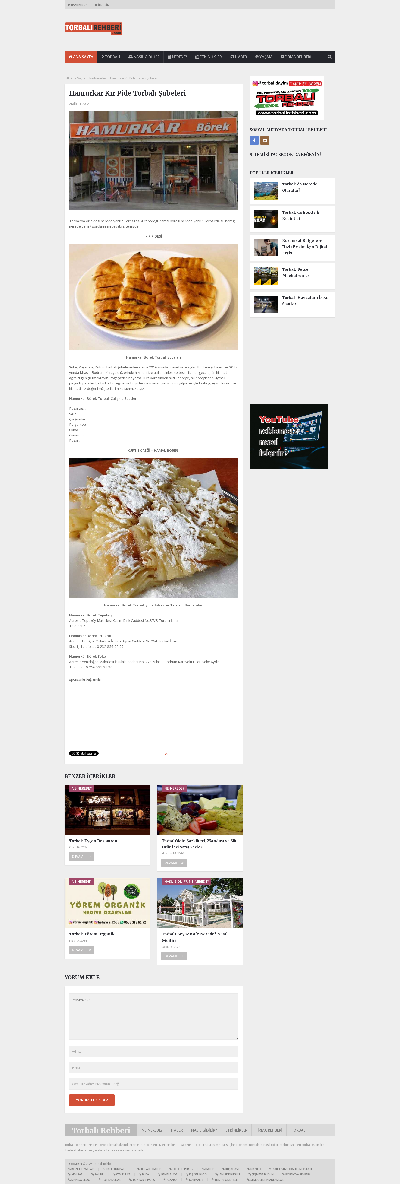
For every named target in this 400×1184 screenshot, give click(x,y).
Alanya (171, 1180)
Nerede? (179, 56)
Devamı (78, 856)
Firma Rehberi (297, 56)
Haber (240, 56)
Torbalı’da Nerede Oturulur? (299, 187)
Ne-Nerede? (97, 78)
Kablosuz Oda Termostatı (292, 1169)
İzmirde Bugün (229, 1174)
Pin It (169, 754)
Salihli (99, 1174)
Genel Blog (168, 1174)
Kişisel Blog (197, 1174)
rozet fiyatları (82, 1169)
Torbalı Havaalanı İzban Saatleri (306, 300)
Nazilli (255, 1169)
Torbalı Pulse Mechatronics (296, 272)
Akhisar (77, 1174)
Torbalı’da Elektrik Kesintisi (300, 215)
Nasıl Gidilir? (146, 56)
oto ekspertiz (183, 1169)
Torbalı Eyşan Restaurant (94, 840)
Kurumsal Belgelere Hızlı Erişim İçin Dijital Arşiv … (305, 246)
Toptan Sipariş (143, 1180)
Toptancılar (111, 1180)
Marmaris (195, 1180)
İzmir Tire (123, 1174)
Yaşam (265, 56)
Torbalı (112, 56)
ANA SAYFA (82, 56)
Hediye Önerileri (226, 1180)
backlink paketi (117, 1169)
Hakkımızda (79, 5)
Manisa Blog (80, 1180)
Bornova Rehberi (297, 1174)
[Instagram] (264, 140)
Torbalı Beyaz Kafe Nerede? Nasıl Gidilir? (195, 937)
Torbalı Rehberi (101, 1130)
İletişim (103, 5)
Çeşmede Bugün (262, 1174)
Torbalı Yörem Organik (92, 934)
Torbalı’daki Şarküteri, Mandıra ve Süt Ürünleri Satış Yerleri (199, 843)
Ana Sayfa (78, 78)
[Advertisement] (251, 34)
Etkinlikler (210, 56)
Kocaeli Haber (150, 1169)
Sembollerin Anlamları (267, 1180)
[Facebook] (254, 140)
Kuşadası (232, 1169)
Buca (145, 1174)
